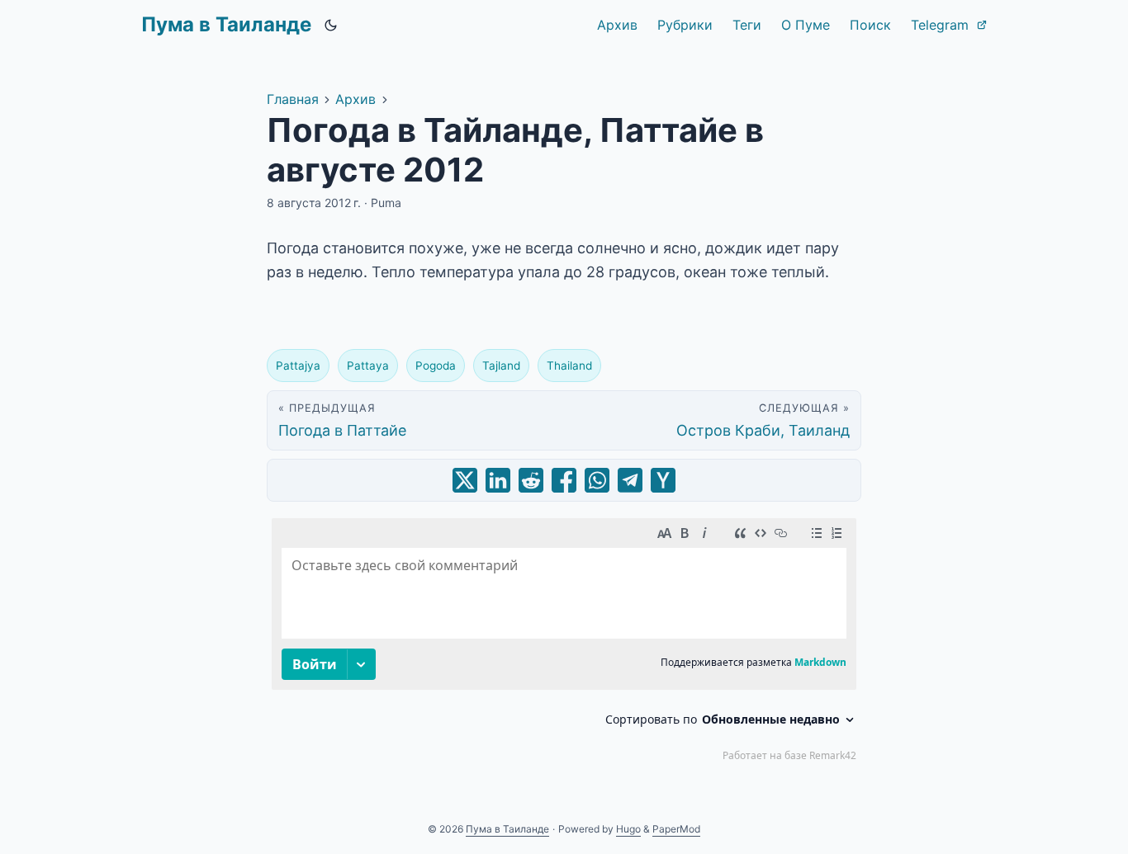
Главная (293, 99)
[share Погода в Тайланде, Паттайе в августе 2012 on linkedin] (498, 480)
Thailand (569, 365)
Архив (355, 99)
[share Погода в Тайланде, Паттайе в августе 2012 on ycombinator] (663, 480)
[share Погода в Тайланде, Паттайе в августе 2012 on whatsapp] (597, 480)
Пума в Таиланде (226, 24)
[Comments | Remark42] (564, 643)
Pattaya (368, 365)
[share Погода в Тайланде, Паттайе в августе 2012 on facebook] (564, 480)
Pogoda (435, 365)
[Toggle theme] (331, 25)
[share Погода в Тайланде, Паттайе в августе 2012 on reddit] (531, 480)
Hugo (628, 829)
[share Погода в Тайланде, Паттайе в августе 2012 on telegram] (630, 480)
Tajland (501, 365)
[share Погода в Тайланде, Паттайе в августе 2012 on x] (465, 480)
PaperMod (676, 829)
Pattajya (298, 365)
